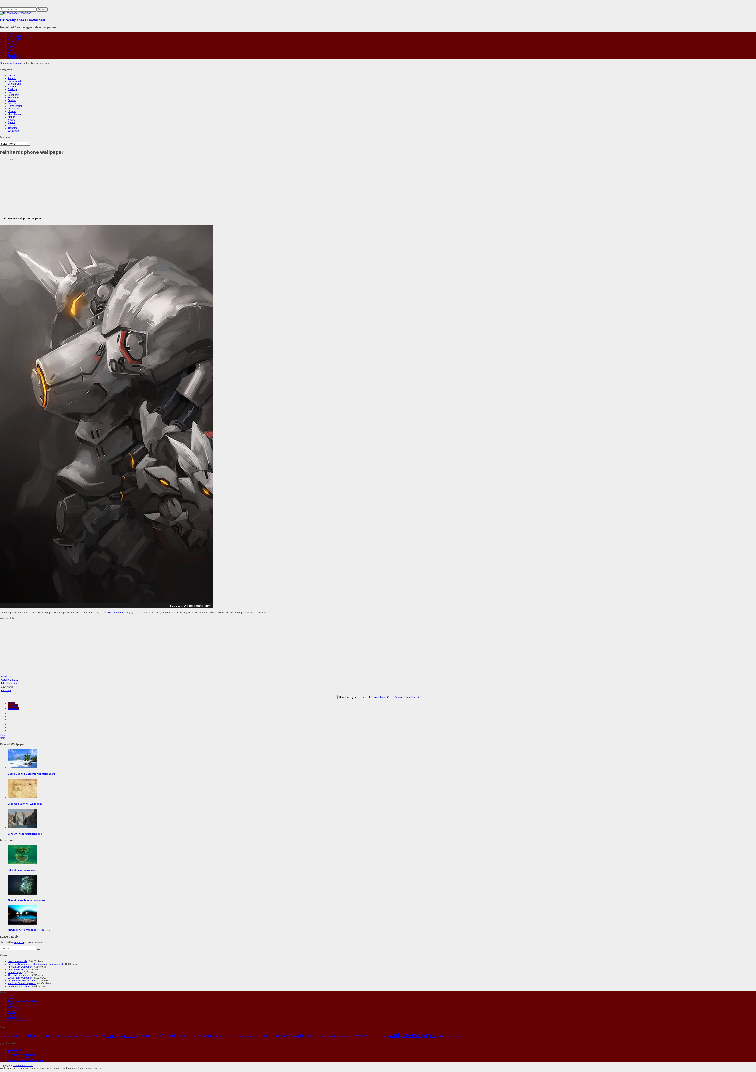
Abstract (12, 75)
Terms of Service (17, 1020)
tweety (386, 1036)
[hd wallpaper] (22, 863)
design (120, 1036)
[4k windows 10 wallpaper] (22, 923)
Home (3, 63)
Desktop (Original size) (406, 697)
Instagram (13, 108)
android (12, 1036)
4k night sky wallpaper (20, 966)
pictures (304, 1036)
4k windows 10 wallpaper (21, 980)
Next (2, 738)
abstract (4, 1036)
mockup (231, 1036)
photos (285, 1036)
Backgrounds (15, 36)
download (145, 1036)
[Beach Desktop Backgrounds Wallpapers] (22, 767)
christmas (85, 1036)
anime (20, 1036)
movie (239, 1036)
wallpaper (13, 708)
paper (253, 1036)
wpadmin (6, 676)
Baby (10, 33)
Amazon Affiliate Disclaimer (22, 1001)
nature (246, 1036)
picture (294, 1036)
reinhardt (13, 705)
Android (12, 78)
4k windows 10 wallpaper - (29, 929)
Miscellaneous (14, 63)
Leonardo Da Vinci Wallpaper (25, 803)
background (34, 1035)
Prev (2, 735)
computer (98, 1036)
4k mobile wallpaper (19, 975)
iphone (213, 1036)
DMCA (11, 1012)
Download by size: (349, 697)
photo (277, 1036)
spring (368, 1036)
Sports (11, 122)
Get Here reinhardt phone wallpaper (22, 218)
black (75, 1036)
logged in (19, 942)
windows (449, 1036)
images (202, 1036)
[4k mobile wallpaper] (22, 893)
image (193, 1036)
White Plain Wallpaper (20, 977)
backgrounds (53, 1036)
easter (157, 1036)
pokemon (316, 1036)
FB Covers (13, 97)
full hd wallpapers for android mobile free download (35, 964)
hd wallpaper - (22, 870)
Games (12, 47)
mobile (223, 1036)
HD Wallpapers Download (22, 20)
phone (11, 703)
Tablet (365, 697)
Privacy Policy (15, 1015)
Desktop (12, 41)
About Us (13, 998)
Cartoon (12, 86)
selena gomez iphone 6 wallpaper (26, 1060)
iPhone (12, 111)
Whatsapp (13, 130)
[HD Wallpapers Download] (15, 13)
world (458, 1036)
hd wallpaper (15, 972)
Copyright (13, 1006)
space (360, 1036)
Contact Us (14, 1004)
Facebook (13, 95)
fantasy (180, 1036)
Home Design (15, 106)
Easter (11, 92)
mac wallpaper (16, 969)
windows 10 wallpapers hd (22, 983)
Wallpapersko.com (23, 1065)
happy (187, 1036)
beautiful (68, 1036)
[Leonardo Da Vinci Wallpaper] (22, 797)
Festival (12, 44)
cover (110, 1035)
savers (342, 1036)
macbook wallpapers (19, 986)
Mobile (11, 117)
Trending (13, 55)
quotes (326, 1036)
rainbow (334, 1036)
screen (351, 1036)
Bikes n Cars (14, 38)
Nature (11, 119)
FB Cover (374, 697)
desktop (131, 1035)
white (440, 1036)
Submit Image (15, 58)
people (259, 1036)
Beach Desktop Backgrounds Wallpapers (31, 773)
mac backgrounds (17, 961)
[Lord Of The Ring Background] (22, 827)
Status (11, 125)
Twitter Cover (387, 697)
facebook (169, 1036)
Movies (12, 52)
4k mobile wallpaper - (26, 900)
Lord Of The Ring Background (25, 833)
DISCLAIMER (15, 1009)
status (377, 1036)
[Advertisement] (118, 188)
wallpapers (425, 1035)
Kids (10, 49)
